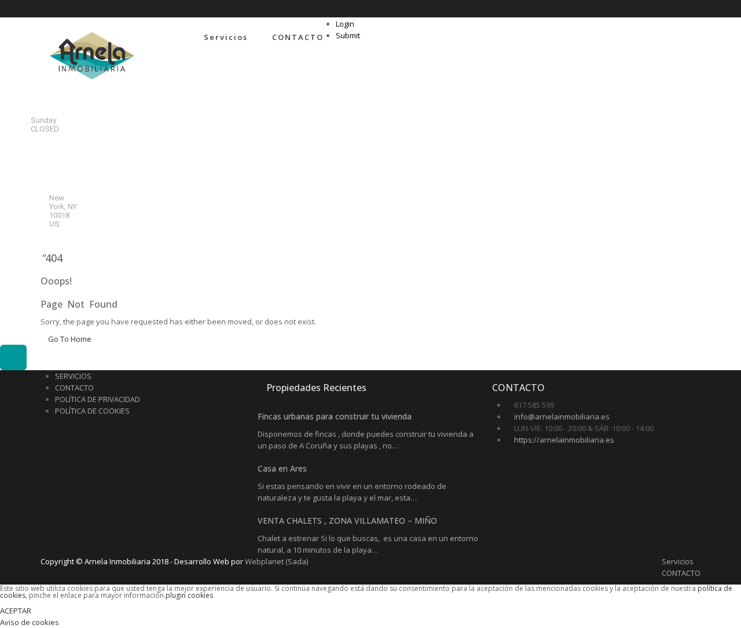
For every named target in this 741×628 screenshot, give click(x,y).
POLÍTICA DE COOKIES (92, 411)
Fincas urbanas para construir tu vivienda (335, 416)
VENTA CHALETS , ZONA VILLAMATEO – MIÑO (347, 520)
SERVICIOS (73, 376)
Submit (348, 35)
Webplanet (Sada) (276, 561)
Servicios (226, 37)
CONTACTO (298, 37)
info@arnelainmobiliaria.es (562, 416)
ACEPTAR (15, 610)
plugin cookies (189, 595)
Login (345, 24)
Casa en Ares (282, 468)
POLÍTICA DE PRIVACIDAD (97, 399)
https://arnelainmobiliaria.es (564, 440)
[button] (13, 357)
